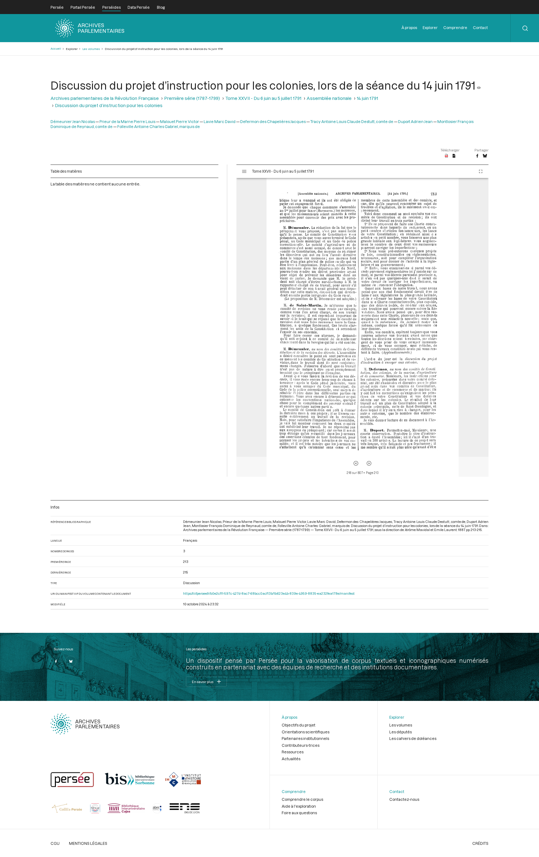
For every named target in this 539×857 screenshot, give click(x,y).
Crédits (480, 843)
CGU (55, 843)
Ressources (292, 752)
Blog (161, 7)
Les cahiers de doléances (412, 738)
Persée (57, 7)
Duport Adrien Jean (415, 121)
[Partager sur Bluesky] (485, 156)
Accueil (56, 48)
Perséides (111, 7)
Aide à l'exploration (299, 806)
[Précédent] (355, 463)
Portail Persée (82, 7)
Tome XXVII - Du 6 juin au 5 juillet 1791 (263, 98)
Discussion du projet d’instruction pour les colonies (109, 105)
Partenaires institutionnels (305, 738)
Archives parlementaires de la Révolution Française (105, 98)
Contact (480, 27)
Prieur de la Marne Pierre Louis (127, 121)
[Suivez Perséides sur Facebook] (56, 661)
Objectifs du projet (298, 725)
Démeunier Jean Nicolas (73, 121)
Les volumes (91, 49)
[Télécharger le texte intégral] (454, 156)
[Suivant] (369, 463)
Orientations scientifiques (305, 732)
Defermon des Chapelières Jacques (273, 121)
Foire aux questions (299, 812)
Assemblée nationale (329, 98)
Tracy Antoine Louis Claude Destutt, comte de (351, 121)
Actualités (291, 758)
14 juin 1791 (367, 98)
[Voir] (479, 85)
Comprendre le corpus (302, 799)
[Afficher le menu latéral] (244, 171)
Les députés (400, 732)
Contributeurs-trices (300, 745)
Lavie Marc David (220, 121)
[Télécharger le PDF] (446, 156)
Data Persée (139, 7)
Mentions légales (88, 843)
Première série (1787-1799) (192, 98)
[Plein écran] (480, 171)
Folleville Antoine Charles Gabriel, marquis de (158, 126)
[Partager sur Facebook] (477, 156)
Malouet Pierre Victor (179, 121)
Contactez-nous (404, 799)
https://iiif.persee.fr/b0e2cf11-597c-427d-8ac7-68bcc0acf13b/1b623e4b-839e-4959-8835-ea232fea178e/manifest (269, 593)
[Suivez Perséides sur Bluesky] (70, 661)
